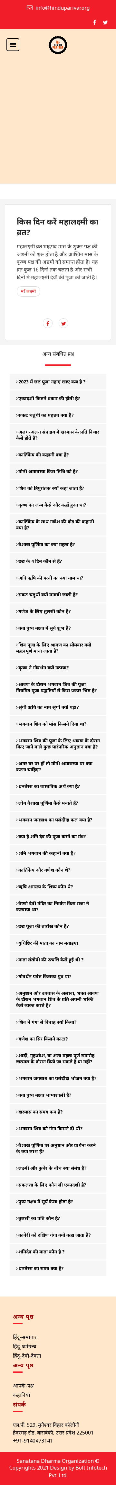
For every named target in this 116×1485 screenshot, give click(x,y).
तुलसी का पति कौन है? (39, 1218)
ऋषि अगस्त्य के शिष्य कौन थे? (45, 887)
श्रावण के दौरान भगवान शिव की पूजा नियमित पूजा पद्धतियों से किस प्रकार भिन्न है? (56, 687)
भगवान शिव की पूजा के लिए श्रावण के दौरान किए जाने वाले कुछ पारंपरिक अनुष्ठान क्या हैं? (58, 744)
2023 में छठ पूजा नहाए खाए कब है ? (52, 382)
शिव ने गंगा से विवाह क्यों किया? (47, 1022)
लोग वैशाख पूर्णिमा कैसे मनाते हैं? (48, 803)
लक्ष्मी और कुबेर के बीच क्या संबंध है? (52, 1168)
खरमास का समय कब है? (40, 1112)
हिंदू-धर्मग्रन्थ (24, 1346)
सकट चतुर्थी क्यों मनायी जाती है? (48, 594)
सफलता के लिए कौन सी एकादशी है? (52, 1185)
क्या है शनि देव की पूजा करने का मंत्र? (52, 836)
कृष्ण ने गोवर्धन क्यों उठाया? (43, 668)
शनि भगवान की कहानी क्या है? (47, 853)
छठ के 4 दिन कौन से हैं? (40, 561)
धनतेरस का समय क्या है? (41, 1268)
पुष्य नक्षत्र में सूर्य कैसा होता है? (45, 1201)
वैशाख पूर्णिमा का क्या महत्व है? (46, 544)
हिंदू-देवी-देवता (27, 1355)
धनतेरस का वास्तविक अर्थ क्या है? (49, 786)
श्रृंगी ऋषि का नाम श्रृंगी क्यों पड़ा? (48, 707)
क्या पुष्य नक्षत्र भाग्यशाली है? (45, 1095)
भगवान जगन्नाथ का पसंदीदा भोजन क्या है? (57, 1078)
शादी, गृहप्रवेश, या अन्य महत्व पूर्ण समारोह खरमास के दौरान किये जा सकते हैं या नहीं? (55, 1058)
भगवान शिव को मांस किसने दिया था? (52, 724)
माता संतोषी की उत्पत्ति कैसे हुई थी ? (51, 960)
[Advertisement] (58, 122)
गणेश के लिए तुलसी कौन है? (44, 611)
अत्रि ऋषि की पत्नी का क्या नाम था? (50, 578)
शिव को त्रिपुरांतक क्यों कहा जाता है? (51, 488)
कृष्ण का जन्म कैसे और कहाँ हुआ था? (52, 505)
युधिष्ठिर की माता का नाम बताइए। (48, 943)
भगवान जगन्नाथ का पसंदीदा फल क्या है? (55, 820)
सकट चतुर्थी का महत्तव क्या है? (46, 415)
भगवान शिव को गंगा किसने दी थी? (50, 1128)
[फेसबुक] (94, 22)
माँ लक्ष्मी (28, 291)
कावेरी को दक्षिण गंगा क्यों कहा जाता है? (54, 1235)
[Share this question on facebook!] (47, 323)
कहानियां (21, 1394)
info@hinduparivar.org (62, 7)
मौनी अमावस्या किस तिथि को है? (48, 471)
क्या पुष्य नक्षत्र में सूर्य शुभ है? (44, 628)
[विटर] (105, 22)
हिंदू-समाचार (25, 1337)
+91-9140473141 (33, 1440)
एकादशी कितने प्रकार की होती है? (49, 398)
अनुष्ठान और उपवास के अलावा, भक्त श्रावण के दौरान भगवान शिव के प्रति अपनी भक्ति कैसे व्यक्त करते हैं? (57, 999)
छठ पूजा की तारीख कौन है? (43, 926)
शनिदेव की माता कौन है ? (41, 1252)
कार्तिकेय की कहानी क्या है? (43, 455)
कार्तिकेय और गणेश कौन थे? (44, 870)
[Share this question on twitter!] (63, 323)
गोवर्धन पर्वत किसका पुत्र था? (45, 976)
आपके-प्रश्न (23, 1385)
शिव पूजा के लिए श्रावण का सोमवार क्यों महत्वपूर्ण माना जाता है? (53, 648)
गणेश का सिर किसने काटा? (43, 1039)
